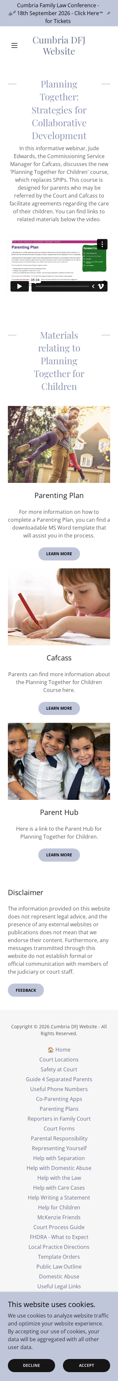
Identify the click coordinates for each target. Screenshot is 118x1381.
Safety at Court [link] (59, 1069)
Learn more (59, 554)
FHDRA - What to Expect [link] (59, 1237)
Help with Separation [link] (59, 1158)
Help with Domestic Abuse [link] (59, 1168)
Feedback (26, 990)
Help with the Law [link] (59, 1177)
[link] (59, 45)
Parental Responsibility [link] (59, 1138)
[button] (15, 45)
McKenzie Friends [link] (59, 1217)
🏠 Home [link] (59, 1049)
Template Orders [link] (59, 1256)
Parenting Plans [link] (59, 1108)
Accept (86, 1365)
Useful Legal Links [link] (59, 1286)
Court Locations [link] (59, 1059)
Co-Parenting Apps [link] (59, 1099)
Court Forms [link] (59, 1128)
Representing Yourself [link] (59, 1148)
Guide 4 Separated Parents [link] (59, 1079)
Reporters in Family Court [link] (59, 1118)
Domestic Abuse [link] (59, 1276)
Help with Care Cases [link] (59, 1187)
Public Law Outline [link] (59, 1266)
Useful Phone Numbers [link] (59, 1089)
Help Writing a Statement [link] (59, 1197)
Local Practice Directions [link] (59, 1246)
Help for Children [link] (59, 1207)
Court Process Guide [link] (59, 1227)
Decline (31, 1365)
